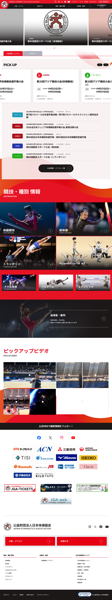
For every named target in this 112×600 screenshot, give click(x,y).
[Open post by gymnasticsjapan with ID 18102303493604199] (82, 401)
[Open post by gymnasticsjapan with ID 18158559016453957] (95, 375)
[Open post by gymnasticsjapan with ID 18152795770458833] (16, 402)
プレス (81, 2)
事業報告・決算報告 (82, 570)
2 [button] (51, 48)
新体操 (7, 564)
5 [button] (61, 48)
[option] (56, 27)
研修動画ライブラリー (47, 561)
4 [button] (58, 48)
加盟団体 (79, 576)
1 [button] (47, 48)
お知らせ (39, 6)
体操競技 (7, 561)
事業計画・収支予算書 (83, 567)
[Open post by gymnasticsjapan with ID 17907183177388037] (43, 402)
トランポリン (9, 567)
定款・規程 (80, 573)
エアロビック (9, 576)
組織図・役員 (81, 564)
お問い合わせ (93, 2)
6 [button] (65, 48)
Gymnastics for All (10, 570)
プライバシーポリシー (43, 595)
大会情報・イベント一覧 (56, 168)
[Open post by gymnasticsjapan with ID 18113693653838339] (69, 375)
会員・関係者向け (104, 2)
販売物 (86, 2)
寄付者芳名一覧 (81, 579)
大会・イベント (19, 6)
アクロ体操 (8, 573)
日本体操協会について (83, 561)
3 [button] (54, 48)
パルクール (8, 579)
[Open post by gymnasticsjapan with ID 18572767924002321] (30, 375)
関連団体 (79, 583)
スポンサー (75, 2)
